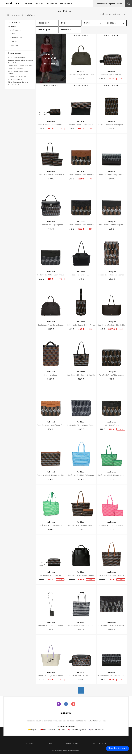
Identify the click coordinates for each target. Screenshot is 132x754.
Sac (13, 34)
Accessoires (17, 37)
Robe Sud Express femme (17, 57)
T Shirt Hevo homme (15, 79)
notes (101, 721)
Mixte (13, 27)
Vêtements (16, 30)
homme (39, 4)
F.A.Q (50, 743)
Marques (52, 4)
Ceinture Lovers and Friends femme (20, 60)
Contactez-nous (72, 743)
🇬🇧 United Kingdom (77, 729)
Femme (14, 42)
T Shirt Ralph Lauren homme (18, 82)
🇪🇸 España (33, 729)
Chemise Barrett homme (16, 85)
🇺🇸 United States (96, 729)
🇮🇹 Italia (61, 729)
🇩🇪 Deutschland (47, 729)
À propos (29, 743)
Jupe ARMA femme (15, 63)
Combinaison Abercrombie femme (20, 66)
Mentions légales (99, 743)
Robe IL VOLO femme (15, 69)
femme (29, 4)
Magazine (66, 4)
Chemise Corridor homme (17, 76)
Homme (14, 45)
